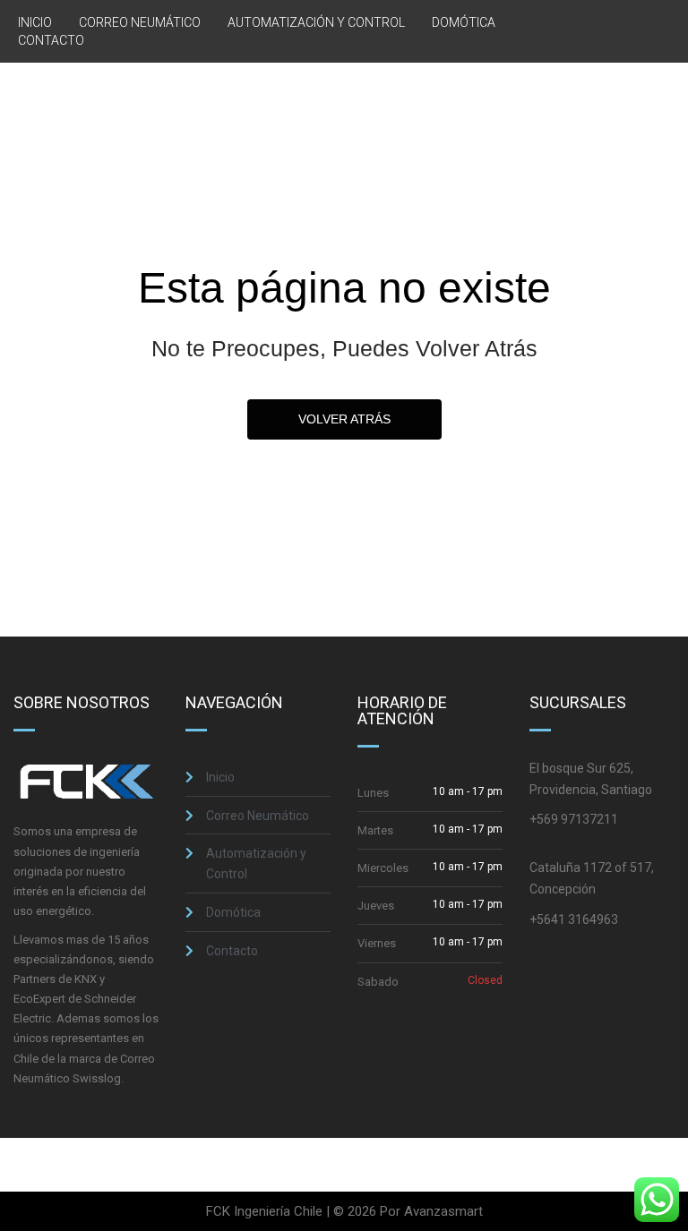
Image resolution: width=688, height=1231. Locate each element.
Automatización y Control (316, 22)
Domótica (463, 22)
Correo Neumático (140, 22)
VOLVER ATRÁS (344, 419)
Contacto (51, 40)
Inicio (35, 22)
